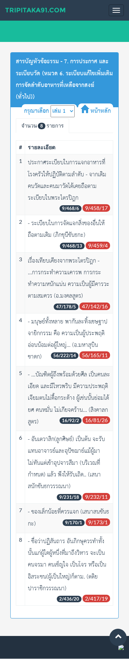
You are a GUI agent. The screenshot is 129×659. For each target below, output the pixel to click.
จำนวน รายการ (42, 125)
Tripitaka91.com (35, 10)
